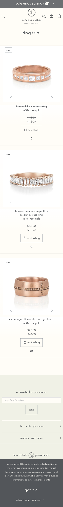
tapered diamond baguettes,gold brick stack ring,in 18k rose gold (31, 214)
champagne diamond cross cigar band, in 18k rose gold (31, 321)
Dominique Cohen (31, 16)
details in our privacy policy (28, 500)
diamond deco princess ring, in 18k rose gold (31, 108)
